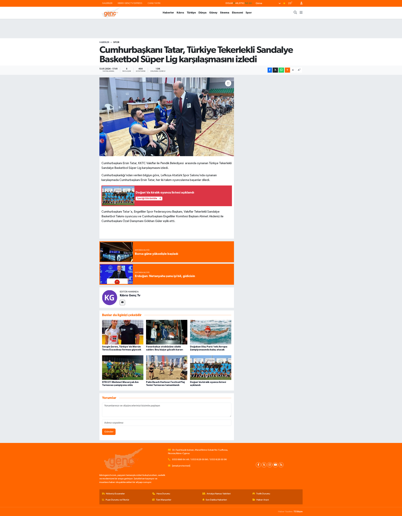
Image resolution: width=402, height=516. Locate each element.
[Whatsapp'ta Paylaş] (281, 70)
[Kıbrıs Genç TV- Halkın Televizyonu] (110, 12)
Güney (213, 12)
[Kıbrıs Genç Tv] (109, 297)
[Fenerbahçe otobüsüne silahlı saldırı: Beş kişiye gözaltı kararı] (166, 332)
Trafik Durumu (263, 493)
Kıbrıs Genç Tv (130, 295)
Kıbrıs (180, 12)
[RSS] (281, 464)
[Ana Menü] (301, 13)
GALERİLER (107, 3)
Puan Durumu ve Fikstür (117, 500)
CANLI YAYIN (154, 3)
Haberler (168, 12)
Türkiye (191, 12)
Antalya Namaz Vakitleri (219, 493)
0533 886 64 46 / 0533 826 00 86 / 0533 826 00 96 (199, 459)
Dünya (202, 12)
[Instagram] (269, 464)
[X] (264, 464)
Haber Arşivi (262, 500)
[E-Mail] (122, 302)
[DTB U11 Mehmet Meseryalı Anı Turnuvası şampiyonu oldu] (122, 367)
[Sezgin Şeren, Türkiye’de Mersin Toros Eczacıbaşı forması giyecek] (122, 332)
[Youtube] (275, 464)
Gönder (109, 431)
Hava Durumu (163, 493)
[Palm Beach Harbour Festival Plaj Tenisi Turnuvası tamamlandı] (166, 367)
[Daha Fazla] (287, 70)
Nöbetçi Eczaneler (115, 493)
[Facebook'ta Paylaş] (270, 70)
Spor (249, 12)
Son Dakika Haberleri (216, 500)
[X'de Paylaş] (275, 70)
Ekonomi (237, 12)
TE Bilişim (298, 511)
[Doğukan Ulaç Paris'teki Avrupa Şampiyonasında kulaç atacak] (210, 332)
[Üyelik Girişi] (300, 3)
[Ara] (295, 13)
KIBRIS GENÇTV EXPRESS (130, 3)
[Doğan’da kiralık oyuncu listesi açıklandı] (210, 367)
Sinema (224, 12)
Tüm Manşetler (163, 500)
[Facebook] (258, 464)
